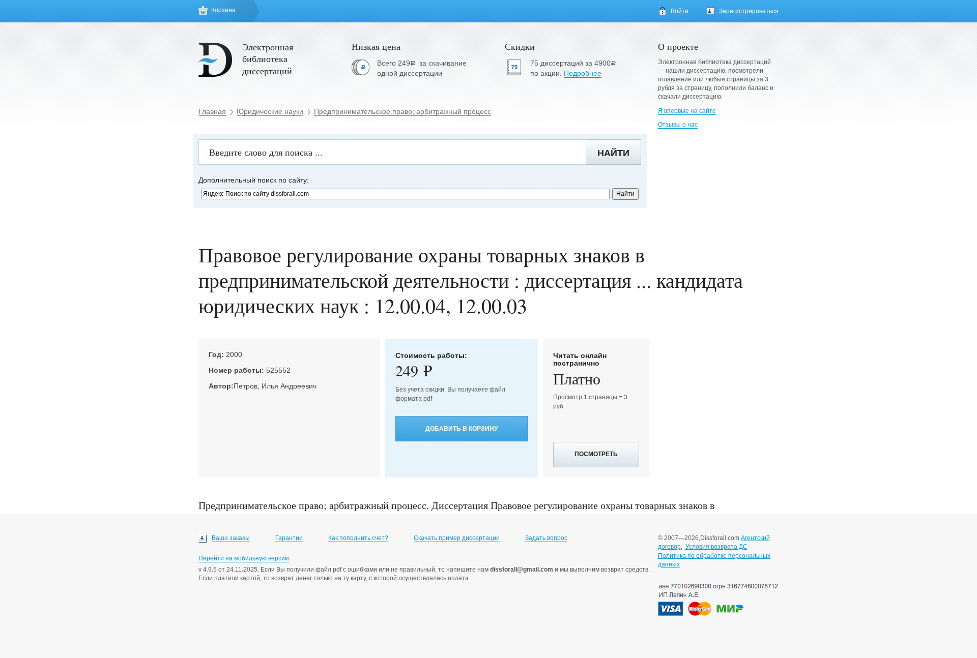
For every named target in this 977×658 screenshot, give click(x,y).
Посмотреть (596, 454)
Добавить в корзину (461, 428)
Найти (613, 153)
